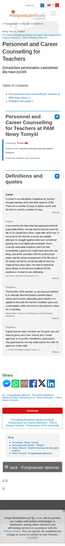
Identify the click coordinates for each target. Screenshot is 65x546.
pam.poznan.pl (32, 158)
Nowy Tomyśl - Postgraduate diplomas (32, 453)
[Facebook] (33, 386)
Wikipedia (55, 212)
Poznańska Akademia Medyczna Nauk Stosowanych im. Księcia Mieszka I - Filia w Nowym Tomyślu (31, 36)
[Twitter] (42, 385)
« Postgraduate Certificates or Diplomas (22, 23)
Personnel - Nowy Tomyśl (25, 442)
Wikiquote (55, 278)
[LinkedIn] (51, 386)
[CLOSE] (32, 537)
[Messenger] (7, 386)
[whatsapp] (15, 386)
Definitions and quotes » (21, 101)
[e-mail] (24, 386)
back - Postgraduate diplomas (31, 466)
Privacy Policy (12, 531)
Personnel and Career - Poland (28, 445)
